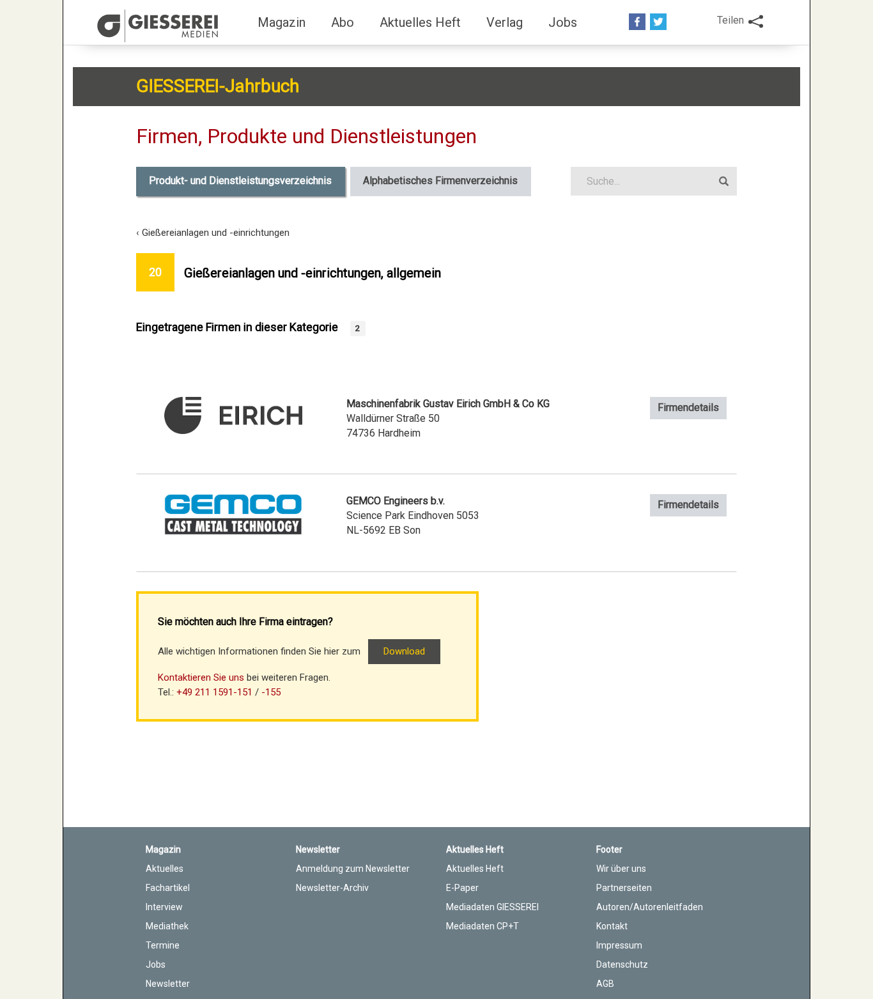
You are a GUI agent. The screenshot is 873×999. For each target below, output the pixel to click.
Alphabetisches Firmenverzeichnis (440, 180)
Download (404, 651)
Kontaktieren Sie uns (201, 677)
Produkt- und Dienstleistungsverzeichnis (240, 180)
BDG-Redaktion (159, 26)
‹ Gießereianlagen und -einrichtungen (213, 232)
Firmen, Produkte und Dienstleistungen (306, 136)
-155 (271, 692)
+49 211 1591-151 (214, 692)
